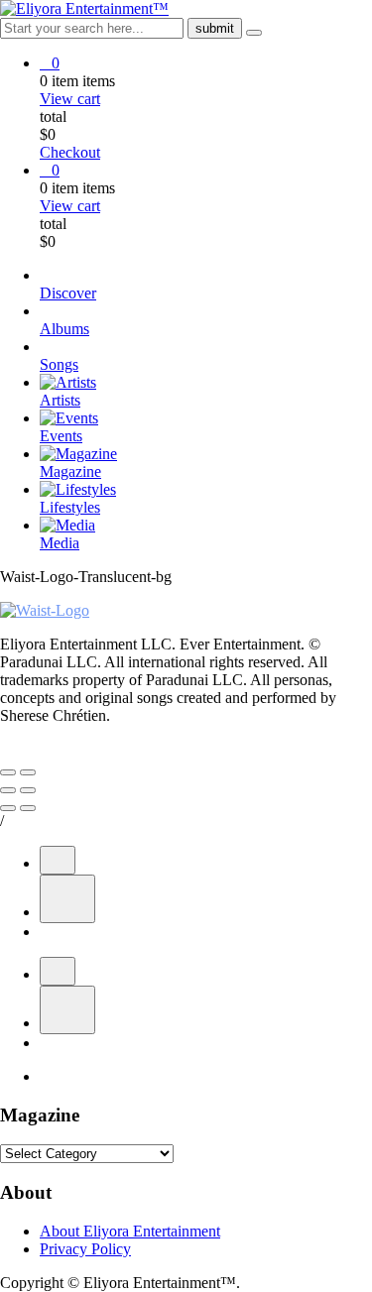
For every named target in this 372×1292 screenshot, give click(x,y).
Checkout (70, 152)
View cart (70, 98)
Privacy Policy (85, 1248)
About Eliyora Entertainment (130, 1231)
